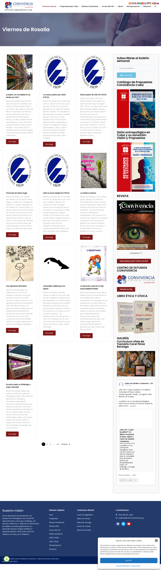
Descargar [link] (12, 141)
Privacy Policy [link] (135, 566)
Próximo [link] (64, 444)
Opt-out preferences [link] (123, 566)
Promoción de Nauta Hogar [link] (16, 193)
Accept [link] (129, 560)
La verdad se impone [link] (88, 193)
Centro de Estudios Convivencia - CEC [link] (139, 383)
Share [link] (134, 475)
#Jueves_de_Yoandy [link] (126, 396)
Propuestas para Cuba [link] (69, 6)
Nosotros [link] (147, 6)
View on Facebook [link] (124, 475)
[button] (156, 540)
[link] (6, 559)
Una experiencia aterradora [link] (16, 286)
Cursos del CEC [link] (108, 6)
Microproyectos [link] (133, 6)
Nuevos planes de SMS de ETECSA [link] (93, 94)
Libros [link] (120, 6)
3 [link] (50, 444)
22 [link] (58, 444)
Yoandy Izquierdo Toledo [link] (128, 394)
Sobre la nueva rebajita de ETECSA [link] (56, 193)
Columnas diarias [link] (49, 6)
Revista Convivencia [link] (90, 6)
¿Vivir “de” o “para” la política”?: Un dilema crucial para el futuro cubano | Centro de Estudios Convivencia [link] (127, 435)
